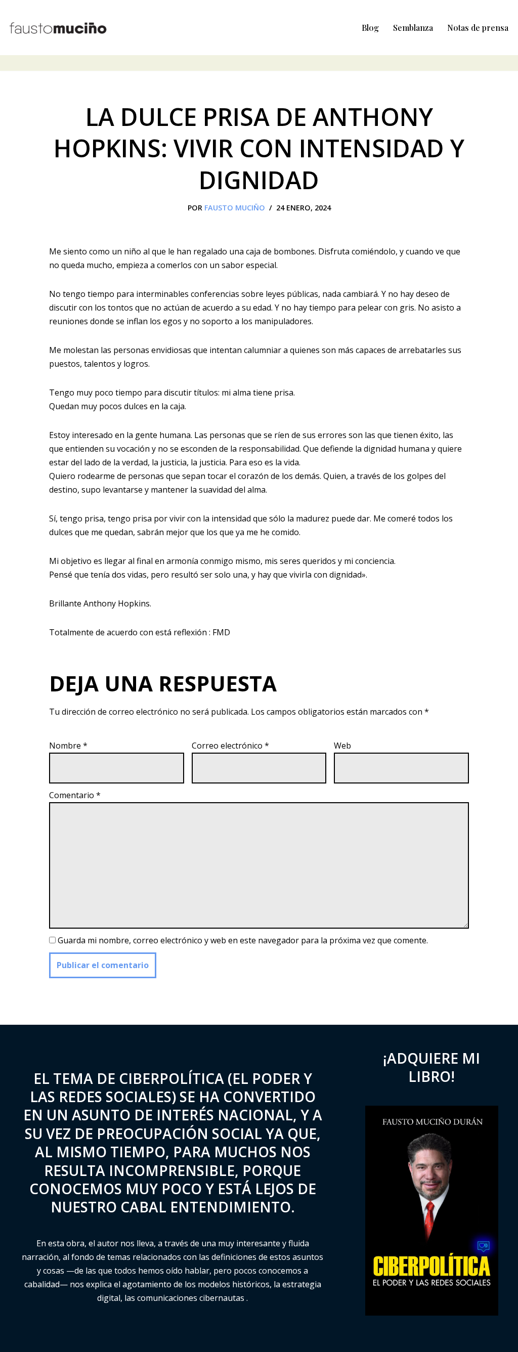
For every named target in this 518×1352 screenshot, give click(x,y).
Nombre (68, 745)
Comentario (75, 795)
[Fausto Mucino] (58, 27)
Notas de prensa (477, 27)
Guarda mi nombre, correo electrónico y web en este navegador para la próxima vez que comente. (243, 940)
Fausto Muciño (234, 207)
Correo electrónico (230, 745)
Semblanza (413, 27)
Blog (370, 27)
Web (342, 745)
